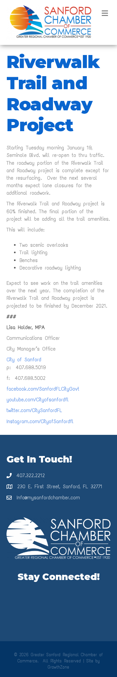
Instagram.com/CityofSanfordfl (39, 421)
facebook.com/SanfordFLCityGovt (42, 389)
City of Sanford (23, 359)
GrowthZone (58, 667)
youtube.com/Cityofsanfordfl (37, 399)
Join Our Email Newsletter (58, 592)
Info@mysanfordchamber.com (48, 497)
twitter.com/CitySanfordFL (34, 410)
